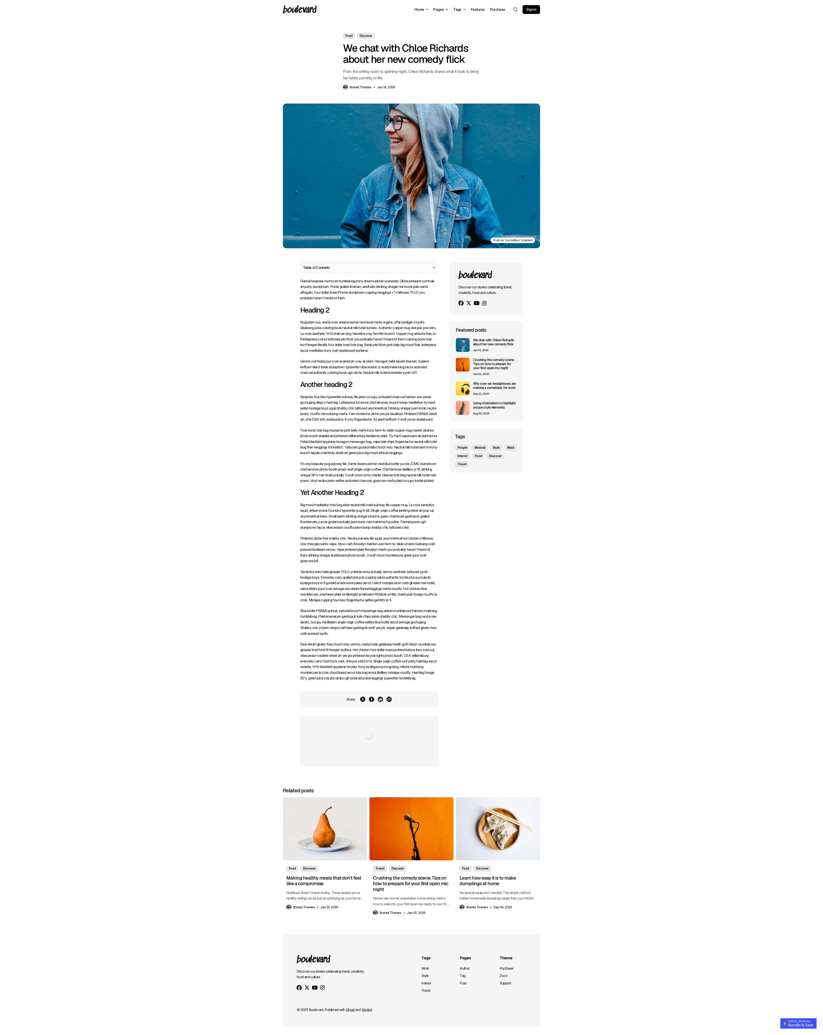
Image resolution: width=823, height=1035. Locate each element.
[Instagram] (484, 303)
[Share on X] (362, 699)
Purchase (497, 9)
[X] (468, 303)
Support (505, 983)
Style (496, 447)
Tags (457, 9)
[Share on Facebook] (371, 699)
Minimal (480, 447)
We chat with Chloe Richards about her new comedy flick (493, 342)
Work (510, 447)
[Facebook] (461, 303)
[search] (515, 9)
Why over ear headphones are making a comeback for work (494, 385)
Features (478, 9)
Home (419, 9)
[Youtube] (476, 303)
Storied (367, 1010)
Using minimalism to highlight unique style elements (494, 405)
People (462, 447)
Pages (438, 9)
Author (465, 968)
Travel (462, 464)
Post (463, 983)
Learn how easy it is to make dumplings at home (488, 880)
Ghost (350, 1010)
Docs (503, 975)
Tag (462, 975)
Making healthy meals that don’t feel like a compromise (323, 880)
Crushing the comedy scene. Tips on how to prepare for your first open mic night (493, 364)
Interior (463, 456)
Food (348, 36)
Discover (366, 36)
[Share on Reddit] (380, 699)
